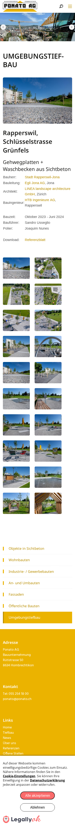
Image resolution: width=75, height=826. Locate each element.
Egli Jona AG (35, 183)
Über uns (9, 743)
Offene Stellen (13, 754)
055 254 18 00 (19, 694)
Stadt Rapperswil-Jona (42, 177)
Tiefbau (8, 733)
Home (7, 727)
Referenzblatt (35, 240)
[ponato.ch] (20, 6)
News (7, 738)
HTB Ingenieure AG (40, 200)
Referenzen (11, 748)
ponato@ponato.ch (17, 699)
